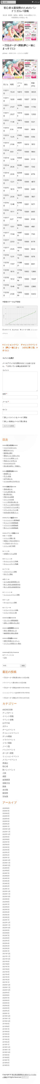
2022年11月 (6, 925)
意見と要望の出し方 (10, 631)
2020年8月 (5, 995)
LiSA (5, 658)
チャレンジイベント (10, 733)
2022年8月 (5, 933)
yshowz (4, 53)
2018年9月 (5, 1055)
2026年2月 (5, 824)
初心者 (5, 766)
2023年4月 (5, 912)
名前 (4, 394)
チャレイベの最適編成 (11, 523)
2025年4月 (5, 850)
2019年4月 (5, 1037)
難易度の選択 (8, 453)
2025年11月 (6, 832)
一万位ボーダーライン (11, 543)
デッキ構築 (7, 736)
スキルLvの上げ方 (9, 463)
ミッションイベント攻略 (12, 595)
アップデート (8, 713)
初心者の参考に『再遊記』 (12, 466)
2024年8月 (5, 870)
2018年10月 (6, 1052)
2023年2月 (5, 917)
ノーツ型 (6, 746)
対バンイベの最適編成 (11, 528)
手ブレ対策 (7, 476)
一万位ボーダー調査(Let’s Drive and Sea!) (15, 698)
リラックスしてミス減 (11, 510)
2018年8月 (5, 1057)
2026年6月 (5, 813)
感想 (4, 776)
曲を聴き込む (8, 494)
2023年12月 (6, 891)
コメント (5, 370)
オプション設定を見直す (12, 505)
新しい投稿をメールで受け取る (15, 421)
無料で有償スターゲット (12, 641)
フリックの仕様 (9, 500)
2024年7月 (5, 873)
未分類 (5, 789)
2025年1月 (5, 857)
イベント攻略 (8, 719)
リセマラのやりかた (10, 448)
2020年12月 (6, 985)
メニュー (37, 2)
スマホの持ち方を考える (12, 481)
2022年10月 (6, 928)
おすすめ (6, 723)
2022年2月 (5, 948)
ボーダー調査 (26, 330)
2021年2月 (5, 980)
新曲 (4, 786)
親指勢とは (7, 474)
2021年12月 (6, 954)
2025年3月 (5, 852)
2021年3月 (5, 977)
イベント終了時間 (9, 546)
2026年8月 (5, 808)
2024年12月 (6, 860)
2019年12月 (6, 1016)
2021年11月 (6, 956)
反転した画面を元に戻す (12, 623)
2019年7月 (5, 1029)
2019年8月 (5, 1026)
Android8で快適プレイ (11, 513)
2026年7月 (5, 811)
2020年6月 (5, 1000)
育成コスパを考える (10, 461)
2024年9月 (5, 868)
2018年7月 (5, 1060)
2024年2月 (5, 886)
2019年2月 (5, 1042)
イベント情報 (8, 716)
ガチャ (5, 726)
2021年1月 (5, 982)
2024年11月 (6, 863)
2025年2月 (5, 855)
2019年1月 (5, 1044)
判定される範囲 (9, 497)
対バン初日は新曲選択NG (12, 585)
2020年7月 (5, 998)
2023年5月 (5, 909)
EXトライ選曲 (8, 574)
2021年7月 (5, 967)
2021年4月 (5, 974)
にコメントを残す (22, 53)
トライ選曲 (7, 743)
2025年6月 (5, 844)
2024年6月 (5, 876)
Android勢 (7, 709)
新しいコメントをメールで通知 (15, 417)
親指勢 (5, 793)
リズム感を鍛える (9, 492)
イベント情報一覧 (9, 538)
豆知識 (5, 796)
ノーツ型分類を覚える (11, 502)
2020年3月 (5, 1008)
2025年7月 (5, 842)
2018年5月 (5, 1065)
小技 (4, 773)
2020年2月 (5, 1011)
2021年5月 (5, 972)
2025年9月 (5, 837)
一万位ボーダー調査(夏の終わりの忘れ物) (15, 677)
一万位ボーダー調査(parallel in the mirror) (16, 688)
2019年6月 (5, 1031)
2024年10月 (6, 865)
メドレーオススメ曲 (10, 613)
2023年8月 (5, 902)
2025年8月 (5, 839)
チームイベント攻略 (10, 602)
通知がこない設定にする (12, 456)
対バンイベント (8, 769)
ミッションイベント (10, 756)
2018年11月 (6, 1050)
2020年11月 (6, 987)
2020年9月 (5, 992)
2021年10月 (6, 959)
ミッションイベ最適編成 (12, 520)
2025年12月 (6, 829)
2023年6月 (5, 907)
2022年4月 (5, 943)
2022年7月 (5, 935)
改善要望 (6, 779)
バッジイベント (8, 749)
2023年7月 (5, 904)
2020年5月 (5, 1003)
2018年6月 (5, 1063)
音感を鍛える (8, 489)
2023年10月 (6, 896)
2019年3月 (5, 1039)
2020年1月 (5, 1013)
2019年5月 (5, 1034)
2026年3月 (5, 821)
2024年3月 (5, 883)
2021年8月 (5, 964)
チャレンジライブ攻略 (11, 561)
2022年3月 (5, 946)
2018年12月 (6, 1047)
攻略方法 (6, 783)
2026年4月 (5, 819)
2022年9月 (5, 930)
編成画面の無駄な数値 (11, 633)
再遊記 (5, 763)
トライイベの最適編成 (11, 525)
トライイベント (8, 739)
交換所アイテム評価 (10, 554)
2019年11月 (6, 1018)
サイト (4, 409)
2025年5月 (5, 847)
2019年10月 (6, 1021)
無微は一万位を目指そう (12, 541)
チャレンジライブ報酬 (11, 564)
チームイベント (8, 729)
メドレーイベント (9, 759)
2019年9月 (5, 1024)
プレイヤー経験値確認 (11, 620)
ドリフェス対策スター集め (12, 643)
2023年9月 (5, 899)
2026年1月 (5, 826)
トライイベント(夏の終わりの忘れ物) (14, 683)
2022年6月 (5, 938)
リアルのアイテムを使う (12, 507)
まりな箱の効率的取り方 (12, 582)
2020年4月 (5, 1005)
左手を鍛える (8, 479)
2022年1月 (5, 951)
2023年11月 (6, 894)
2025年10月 (6, 834)
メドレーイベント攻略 (11, 610)
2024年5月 (5, 878)
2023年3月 (5, 915)
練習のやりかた (9, 450)
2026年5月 (5, 816)
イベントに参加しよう (11, 458)
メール (5, 402)
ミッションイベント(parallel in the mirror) (16, 693)
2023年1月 (5, 920)
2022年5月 (5, 941)
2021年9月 (5, 961)
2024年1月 (5, 889)
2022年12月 (6, 922)
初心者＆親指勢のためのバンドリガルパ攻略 (20, 9)
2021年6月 (5, 969)
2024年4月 (5, 881)
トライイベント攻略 (10, 572)
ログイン (25, 1077)
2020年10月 (6, 990)
